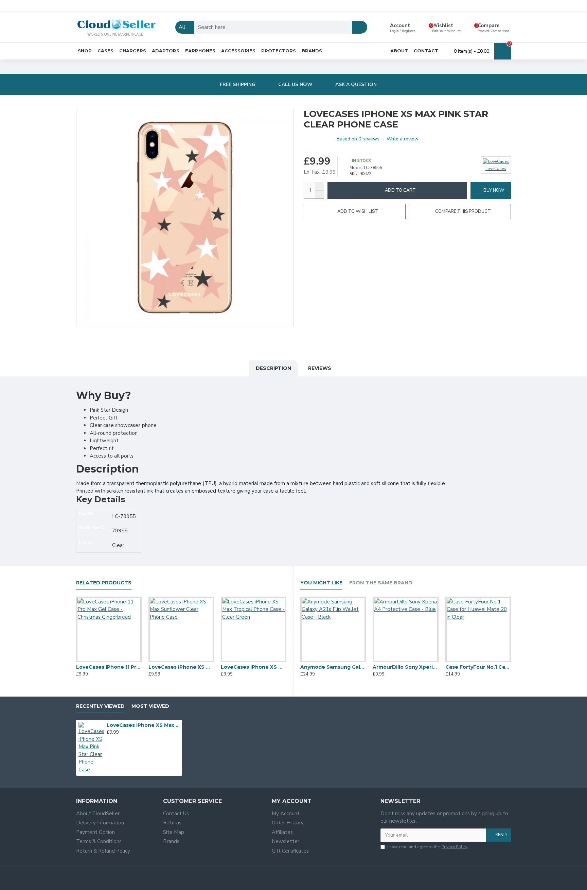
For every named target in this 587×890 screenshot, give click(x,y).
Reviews (319, 368)
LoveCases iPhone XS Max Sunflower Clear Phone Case (181, 667)
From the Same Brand (380, 583)
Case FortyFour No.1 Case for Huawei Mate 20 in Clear (478, 667)
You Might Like (321, 583)
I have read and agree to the (427, 847)
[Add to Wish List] (108, 661)
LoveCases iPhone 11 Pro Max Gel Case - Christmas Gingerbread (109, 667)
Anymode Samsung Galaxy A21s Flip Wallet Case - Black (333, 667)
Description (273, 368)
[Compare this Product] (122, 661)
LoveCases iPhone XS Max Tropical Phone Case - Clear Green (253, 667)
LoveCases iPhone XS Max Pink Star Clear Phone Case (143, 725)
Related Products (103, 583)
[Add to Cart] (108, 739)
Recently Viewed (100, 706)
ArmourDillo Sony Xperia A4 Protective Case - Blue (405, 667)
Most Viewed (150, 706)
